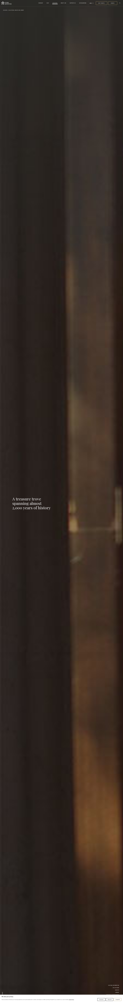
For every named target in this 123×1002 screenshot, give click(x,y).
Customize (101, 999)
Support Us (73, 3)
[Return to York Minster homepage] (7, 2)
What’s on (63, 3)
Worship (41, 3)
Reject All (109, 999)
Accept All (118, 999)
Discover (55, 3)
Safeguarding (82, 3)
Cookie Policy (71, 999)
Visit (48, 3)
